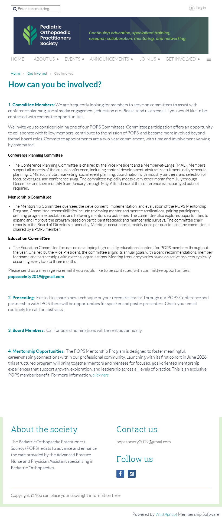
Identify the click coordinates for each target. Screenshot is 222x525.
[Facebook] (120, 474)
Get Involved (37, 73)
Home (15, 73)
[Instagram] (132, 474)
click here (101, 375)
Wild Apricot (166, 514)
